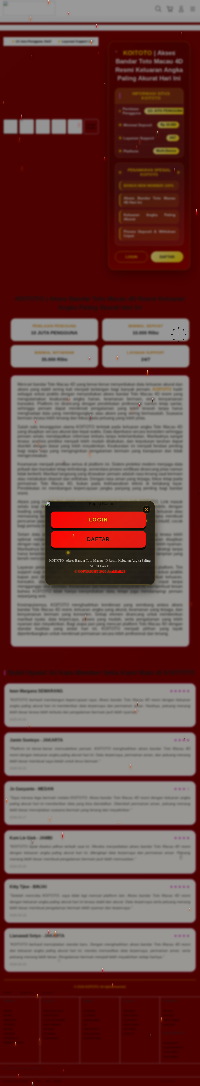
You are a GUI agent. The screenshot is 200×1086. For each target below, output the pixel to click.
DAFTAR (98, 539)
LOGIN (98, 520)
